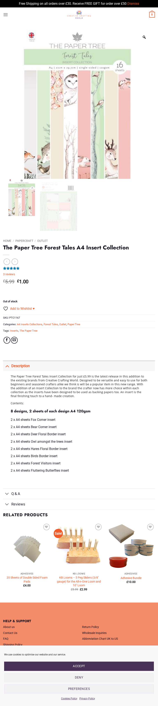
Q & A (15, 494)
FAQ (5, 639)
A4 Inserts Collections (29, 324)
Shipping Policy (12, 645)
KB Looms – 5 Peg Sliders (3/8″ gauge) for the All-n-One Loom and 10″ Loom (79, 581)
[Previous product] (15, 262)
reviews (9, 274)
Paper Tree (73, 324)
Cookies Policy (69, 698)
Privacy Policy (87, 698)
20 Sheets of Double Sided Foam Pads (27, 579)
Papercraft (24, 240)
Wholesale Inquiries (94, 633)
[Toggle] (7, 365)
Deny (79, 677)
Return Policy (90, 627)
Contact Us (10, 633)
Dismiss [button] (133, 4)
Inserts (14, 330)
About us (9, 627)
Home (7, 240)
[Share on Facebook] (6, 340)
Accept (79, 666)
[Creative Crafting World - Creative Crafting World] (79, 14)
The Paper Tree (28, 330)
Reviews (18, 504)
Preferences (79, 689)
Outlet (42, 240)
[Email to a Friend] (14, 340)
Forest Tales (51, 324)
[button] (5, 14)
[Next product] (6, 262)
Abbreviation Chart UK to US (100, 639)
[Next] (155, 562)
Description (20, 366)
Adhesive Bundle (131, 578)
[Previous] (3, 562)
